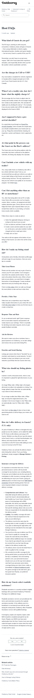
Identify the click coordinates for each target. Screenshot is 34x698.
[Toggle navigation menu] (29, 3)
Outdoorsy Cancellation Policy (11, 681)
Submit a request (24, 650)
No (21, 641)
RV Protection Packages (9, 665)
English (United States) (24, 694)
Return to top (6, 656)
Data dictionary (6, 668)
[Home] (9, 3)
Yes (12, 641)
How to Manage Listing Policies (11, 677)
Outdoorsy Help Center (8, 694)
